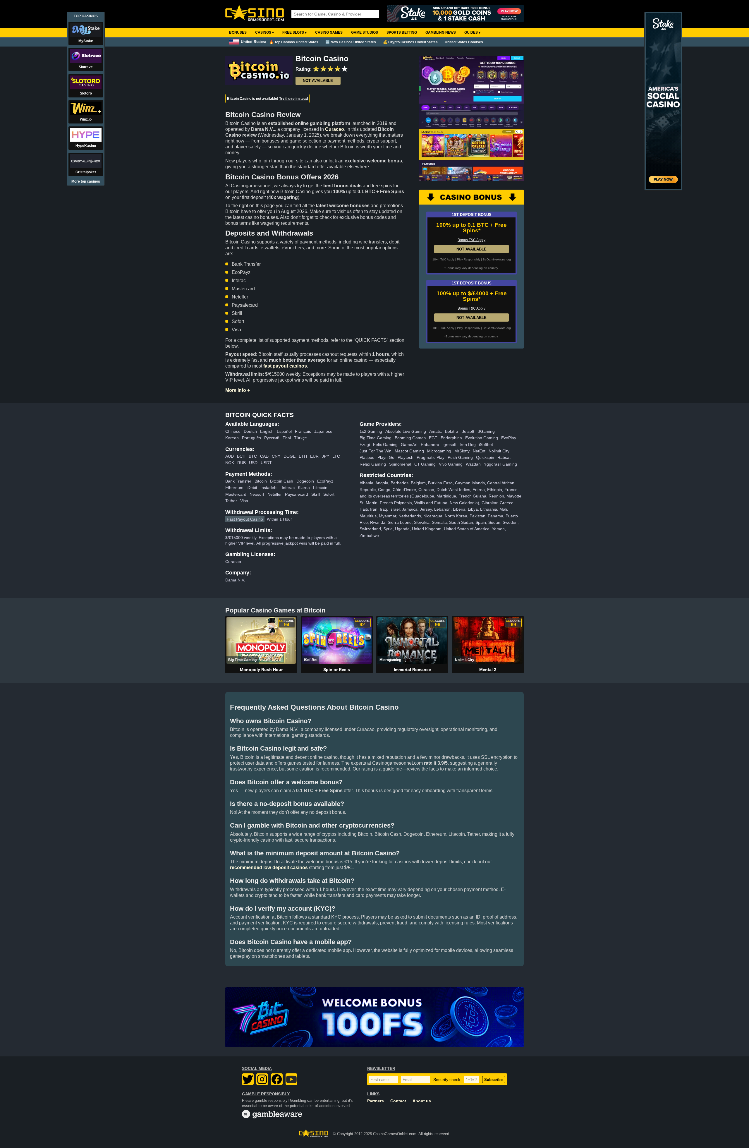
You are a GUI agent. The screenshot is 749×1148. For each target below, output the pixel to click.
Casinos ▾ (264, 32)
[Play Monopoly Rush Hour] (261, 640)
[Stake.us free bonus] (455, 14)
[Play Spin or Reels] (336, 640)
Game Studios (364, 32)
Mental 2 (487, 669)
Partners (375, 1101)
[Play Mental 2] (488, 640)
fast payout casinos (285, 365)
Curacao (334, 129)
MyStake (85, 41)
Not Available (318, 80)
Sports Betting (401, 32)
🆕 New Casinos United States (350, 42)
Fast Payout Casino (245, 519)
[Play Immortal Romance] (412, 640)
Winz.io (86, 119)
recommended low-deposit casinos (269, 867)
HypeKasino (85, 146)
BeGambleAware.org (497, 259)
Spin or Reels (336, 669)
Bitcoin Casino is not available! (267, 99)
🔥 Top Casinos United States (293, 42)
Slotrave (86, 67)
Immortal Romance (412, 669)
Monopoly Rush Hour (261, 669)
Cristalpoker (85, 172)
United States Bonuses (464, 42)
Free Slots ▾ (294, 32)
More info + (237, 390)
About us (422, 1101)
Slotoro (86, 93)
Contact (398, 1101)
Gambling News (440, 32)
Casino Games (329, 32)
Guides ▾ (472, 32)
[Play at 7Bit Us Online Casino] (374, 1017)
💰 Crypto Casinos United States (410, 42)
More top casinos (85, 181)
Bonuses (238, 32)
